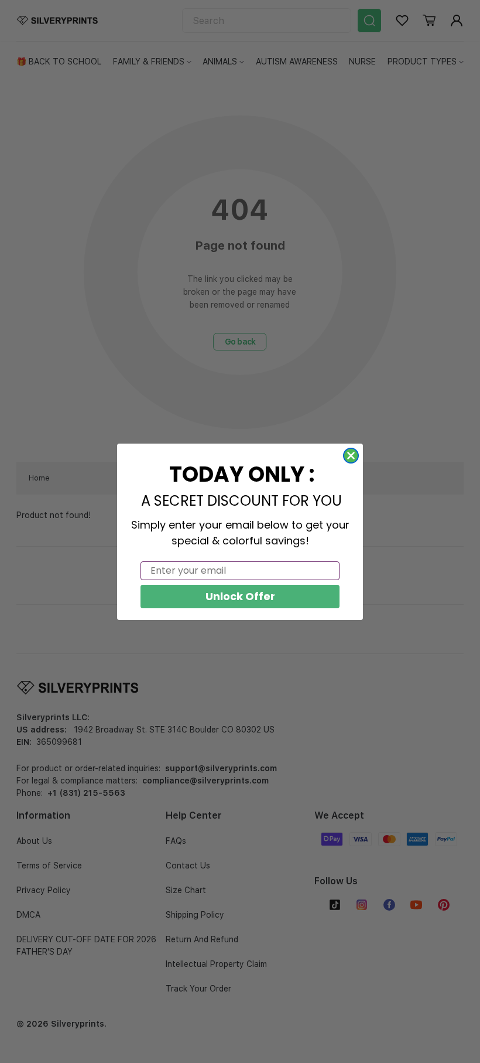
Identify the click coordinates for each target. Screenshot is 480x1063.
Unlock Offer (240, 596)
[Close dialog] (351, 455)
